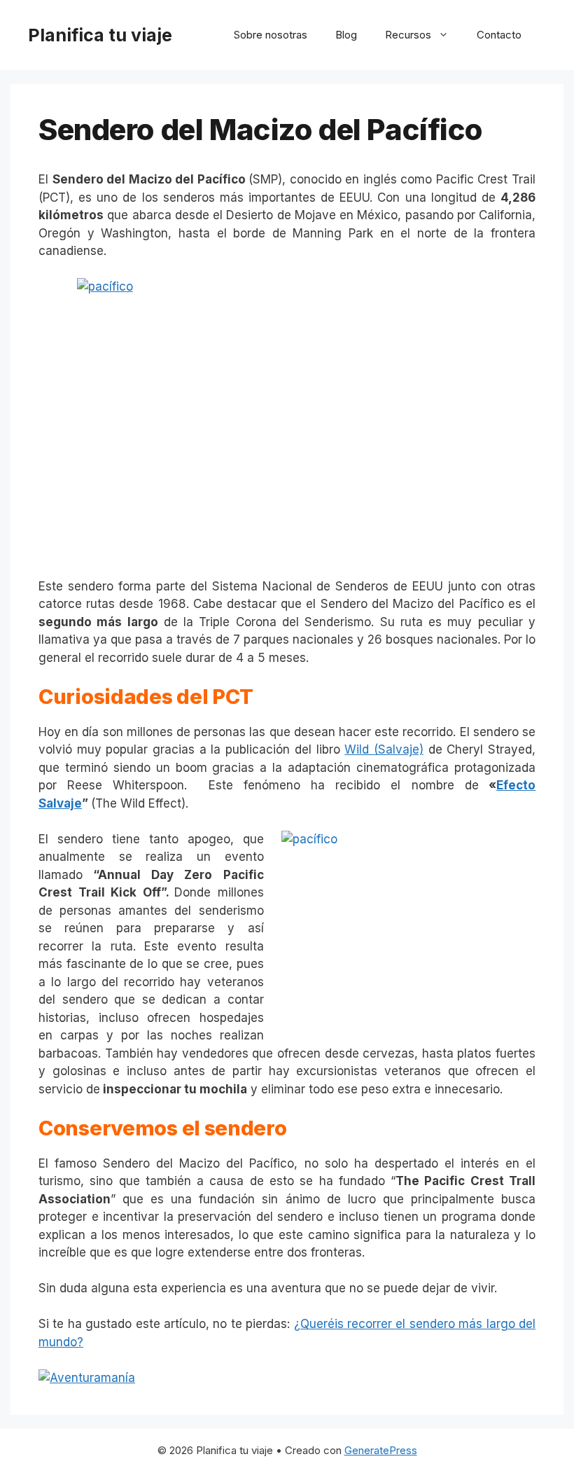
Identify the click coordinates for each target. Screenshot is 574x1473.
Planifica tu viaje (100, 35)
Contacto (499, 34)
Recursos (408, 34)
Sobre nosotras (270, 34)
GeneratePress (380, 1450)
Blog (346, 34)
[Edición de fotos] (287, 419)
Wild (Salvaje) (384, 749)
